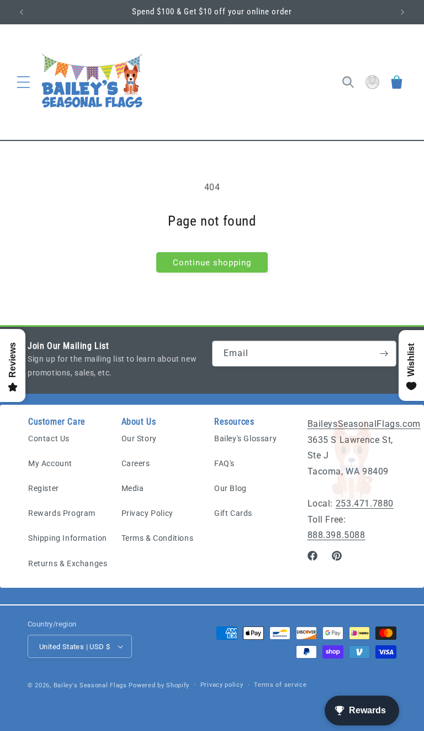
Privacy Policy (147, 513)
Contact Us (49, 438)
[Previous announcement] (21, 12)
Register (43, 488)
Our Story (139, 438)
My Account (50, 463)
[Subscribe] (384, 354)
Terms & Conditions (157, 538)
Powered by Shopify (159, 685)
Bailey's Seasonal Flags (90, 685)
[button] (23, 82)
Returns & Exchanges (67, 563)
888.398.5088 (336, 535)
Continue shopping (212, 263)
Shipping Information (67, 538)
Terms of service (280, 684)
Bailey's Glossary (245, 438)
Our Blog (230, 488)
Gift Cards (233, 513)
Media (132, 488)
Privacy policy (221, 684)
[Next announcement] (402, 12)
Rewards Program (62, 513)
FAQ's (224, 463)
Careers (135, 463)
